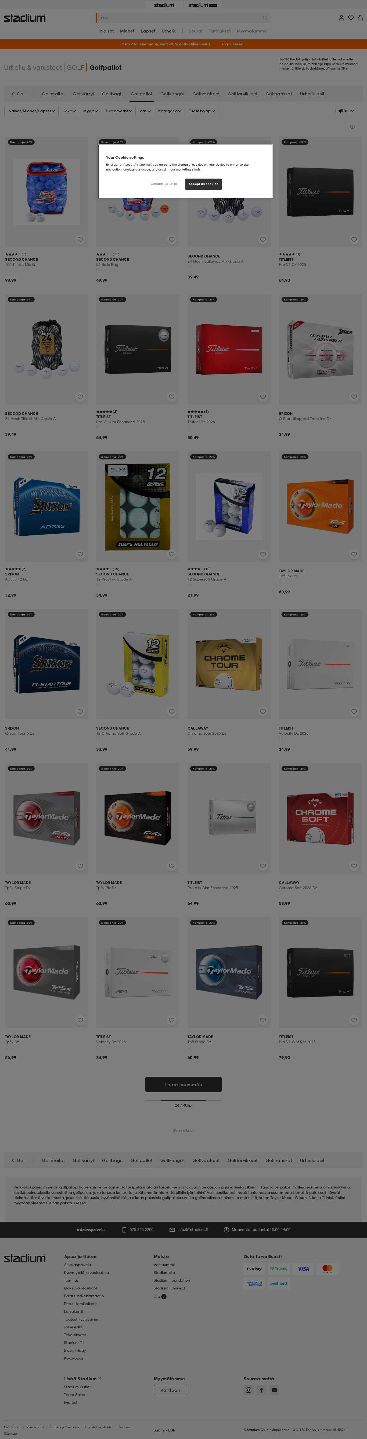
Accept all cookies (203, 184)
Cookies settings (164, 184)
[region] (185, 171)
